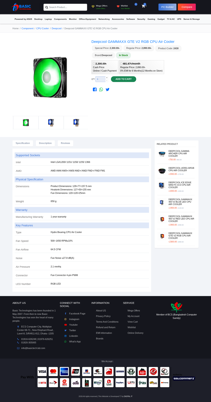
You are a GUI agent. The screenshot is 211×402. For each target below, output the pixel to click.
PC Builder (167, 7)
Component (27, 28)
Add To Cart (124, 79)
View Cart (133, 322)
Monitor (73, 19)
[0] (143, 6)
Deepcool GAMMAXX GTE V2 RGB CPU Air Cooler (180, 235)
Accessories (118, 19)
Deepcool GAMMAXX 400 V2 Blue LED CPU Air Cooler (180, 201)
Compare (187, 7)
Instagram (74, 319)
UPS (179, 19)
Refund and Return (105, 327)
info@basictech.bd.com (33, 348)
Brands (99, 338)
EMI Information (104, 333)
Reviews (65, 143)
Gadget (161, 19)
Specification (23, 143)
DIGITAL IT (128, 396)
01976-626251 (45, 339)
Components (60, 19)
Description (45, 143)
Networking (104, 19)
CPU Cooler (42, 28)
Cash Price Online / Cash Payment (105, 67)
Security (141, 19)
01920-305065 (28, 342)
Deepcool (57, 28)
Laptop (48, 19)
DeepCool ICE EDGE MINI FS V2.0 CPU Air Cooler (180, 185)
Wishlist (132, 327)
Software (130, 19)
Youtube (73, 325)
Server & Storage (191, 19)
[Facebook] (94, 89)
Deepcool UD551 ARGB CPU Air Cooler (181, 169)
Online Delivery (135, 333)
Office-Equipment (87, 19)
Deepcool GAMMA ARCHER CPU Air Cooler (179, 153)
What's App (75, 341)
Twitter (72, 330)
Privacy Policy (103, 316)
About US (101, 310)
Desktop (38, 19)
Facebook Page (77, 313)
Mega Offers (134, 310)
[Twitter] (107, 89)
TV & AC (171, 19)
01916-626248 (28, 339)
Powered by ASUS (23, 19)
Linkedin (73, 336)
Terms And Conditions (107, 322)
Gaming (151, 19)
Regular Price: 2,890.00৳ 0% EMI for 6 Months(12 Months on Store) (141, 67)
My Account (133, 316)
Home (15, 28)
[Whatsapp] (100, 89)
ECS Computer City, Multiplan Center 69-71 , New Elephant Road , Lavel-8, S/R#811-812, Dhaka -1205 (35, 330)
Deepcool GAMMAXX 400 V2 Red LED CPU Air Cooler (181, 218)
